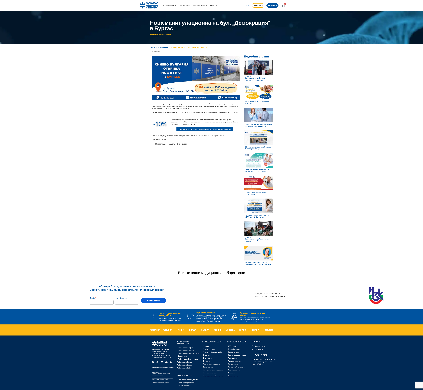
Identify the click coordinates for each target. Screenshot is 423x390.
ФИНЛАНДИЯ (268, 330)
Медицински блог (200, 5)
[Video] (171, 362)
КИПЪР (255, 330)
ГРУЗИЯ (242, 330)
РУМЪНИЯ (167, 330)
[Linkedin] (162, 362)
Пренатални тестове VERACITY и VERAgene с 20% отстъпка (257, 216)
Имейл (93, 298)
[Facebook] (153, 362)
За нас (212, 5)
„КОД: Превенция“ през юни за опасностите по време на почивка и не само (257, 239)
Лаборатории (184, 5)
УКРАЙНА (180, 330)
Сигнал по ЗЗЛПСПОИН (157, 375)
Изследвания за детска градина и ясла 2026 (257, 102)
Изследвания (168, 5)
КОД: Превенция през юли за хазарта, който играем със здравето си (258, 125)
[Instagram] (157, 362)
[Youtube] (166, 362)
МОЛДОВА (230, 330)
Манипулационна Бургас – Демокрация (171, 144)
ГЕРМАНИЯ (155, 330)
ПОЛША (192, 330)
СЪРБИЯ (205, 330)
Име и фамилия (121, 298)
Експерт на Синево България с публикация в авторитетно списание (258, 263)
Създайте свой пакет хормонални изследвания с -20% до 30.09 (257, 170)
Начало (152, 47)
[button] (248, 5)
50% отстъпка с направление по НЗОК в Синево (256, 193)
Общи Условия (155, 372)
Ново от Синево (162, 47)
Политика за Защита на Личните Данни (161, 373)
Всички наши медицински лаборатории (211, 272)
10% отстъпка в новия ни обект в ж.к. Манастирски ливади (258, 148)
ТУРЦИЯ (218, 330)
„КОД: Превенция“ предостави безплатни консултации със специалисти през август (256, 79)
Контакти (256, 342)
